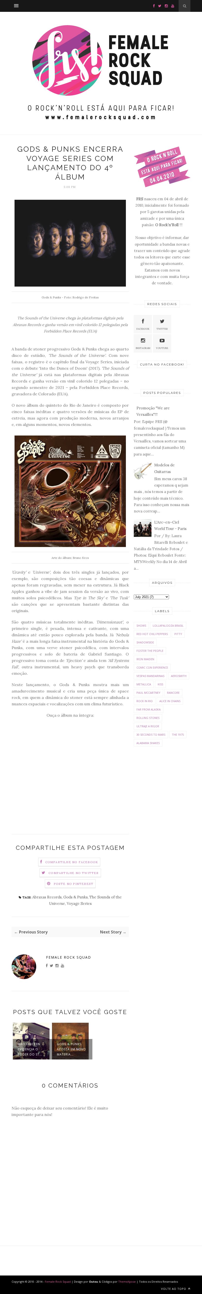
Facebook (143, 328)
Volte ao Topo (174, 1289)
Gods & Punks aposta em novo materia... (71, 1049)
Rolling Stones (147, 718)
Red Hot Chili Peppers (152, 634)
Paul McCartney (148, 692)
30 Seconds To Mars (150, 734)
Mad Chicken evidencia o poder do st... (30, 1049)
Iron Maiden (145, 659)
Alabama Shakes (148, 743)
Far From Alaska (148, 709)
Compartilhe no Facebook (71, 862)
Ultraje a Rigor (147, 726)
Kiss (160, 684)
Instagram (143, 348)
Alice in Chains (169, 701)
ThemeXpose (127, 1281)
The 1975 (178, 734)
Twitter (162, 328)
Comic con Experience (152, 667)
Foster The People (149, 651)
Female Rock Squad (68, 957)
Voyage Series (79, 903)
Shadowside (145, 642)
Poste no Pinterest (74, 884)
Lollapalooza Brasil (168, 625)
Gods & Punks (75, 897)
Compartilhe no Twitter (74, 873)
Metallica (143, 684)
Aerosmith (178, 676)
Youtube (162, 348)
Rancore (173, 692)
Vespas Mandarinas (150, 676)
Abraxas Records (47, 897)
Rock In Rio (144, 701)
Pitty (178, 634)
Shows (141, 625)
